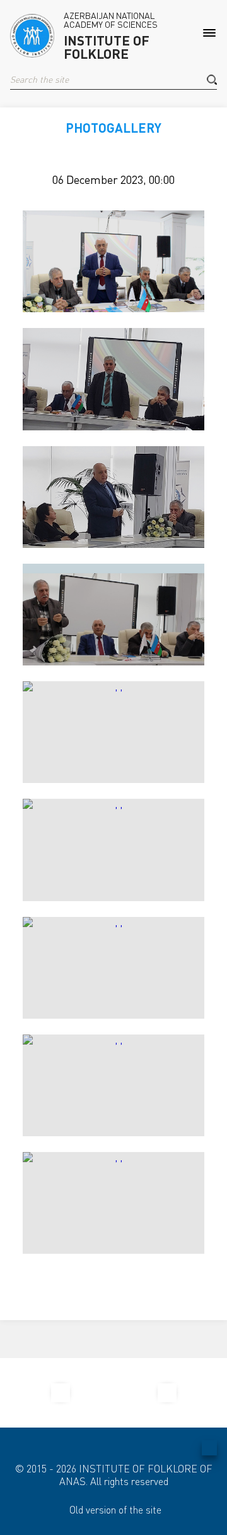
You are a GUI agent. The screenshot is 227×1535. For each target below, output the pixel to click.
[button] (212, 80)
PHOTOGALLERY (113, 127)
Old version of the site (115, 1509)
